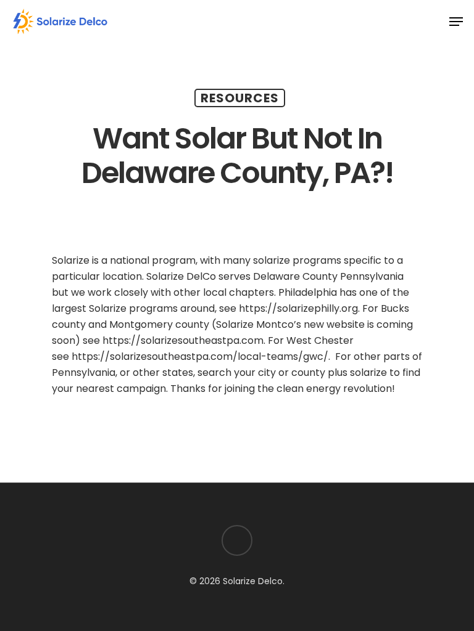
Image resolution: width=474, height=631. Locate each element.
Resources (240, 98)
